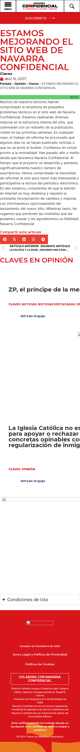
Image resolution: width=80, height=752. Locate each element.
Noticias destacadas (56, 304)
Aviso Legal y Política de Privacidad (40, 654)
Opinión (20, 83)
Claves (6, 74)
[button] (5, 239)
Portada (5, 83)
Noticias (29, 304)
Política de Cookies (40, 664)
